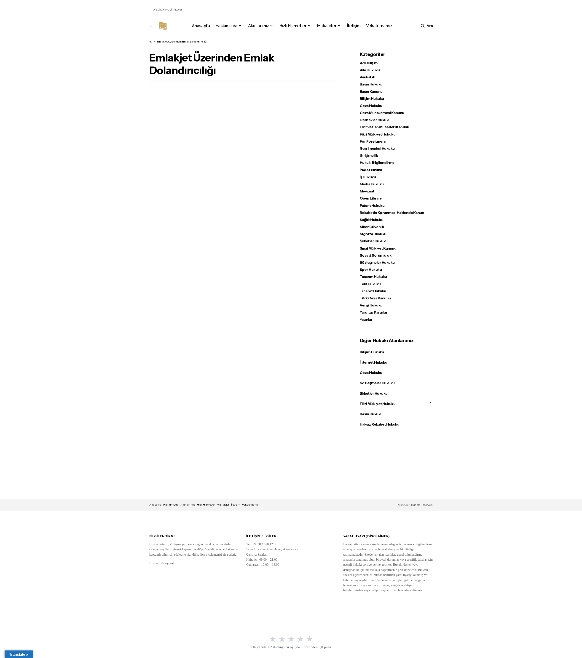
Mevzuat (367, 191)
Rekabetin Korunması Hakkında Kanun (392, 212)
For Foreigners (373, 141)
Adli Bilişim (369, 63)
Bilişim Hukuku (372, 98)
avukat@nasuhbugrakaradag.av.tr (279, 549)
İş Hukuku (368, 177)
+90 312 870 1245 (264, 544)
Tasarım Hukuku (373, 276)
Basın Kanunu (371, 91)
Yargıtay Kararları (374, 312)
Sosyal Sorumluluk (376, 255)
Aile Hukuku (370, 70)
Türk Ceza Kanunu (375, 298)
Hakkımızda (171, 504)
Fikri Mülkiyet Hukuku (378, 134)
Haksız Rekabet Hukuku (380, 424)
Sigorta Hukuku (373, 234)
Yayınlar (366, 319)
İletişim (235, 504)
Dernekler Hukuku (375, 120)
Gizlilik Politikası (167, 9)
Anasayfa (155, 504)
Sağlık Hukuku (372, 220)
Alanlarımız (187, 504)
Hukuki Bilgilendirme (377, 162)
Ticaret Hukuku (373, 291)
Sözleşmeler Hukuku (377, 262)
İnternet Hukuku (373, 362)
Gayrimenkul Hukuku (377, 148)
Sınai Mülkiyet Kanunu (378, 248)
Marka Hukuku (372, 184)
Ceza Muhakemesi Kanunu (382, 113)
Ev (150, 41)
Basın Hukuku (371, 84)
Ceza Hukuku (371, 106)
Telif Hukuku (370, 284)
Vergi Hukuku (371, 305)
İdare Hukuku (371, 170)
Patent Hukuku (372, 205)
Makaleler (223, 504)
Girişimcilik (369, 155)
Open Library (371, 198)
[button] (151, 25)
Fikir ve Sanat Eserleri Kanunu (384, 127)
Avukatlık (367, 77)
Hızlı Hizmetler (206, 504)
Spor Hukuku (371, 269)
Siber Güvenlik (372, 227)
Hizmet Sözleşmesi (161, 563)
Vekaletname (250, 504)
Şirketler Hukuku (374, 241)
